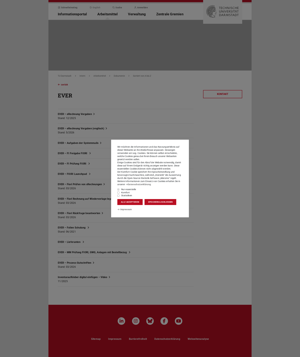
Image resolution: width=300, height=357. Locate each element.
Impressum (126, 209)
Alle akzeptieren (130, 202)
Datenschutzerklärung (139, 184)
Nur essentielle (128, 189)
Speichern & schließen (160, 202)
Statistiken (126, 195)
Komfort (125, 192)
